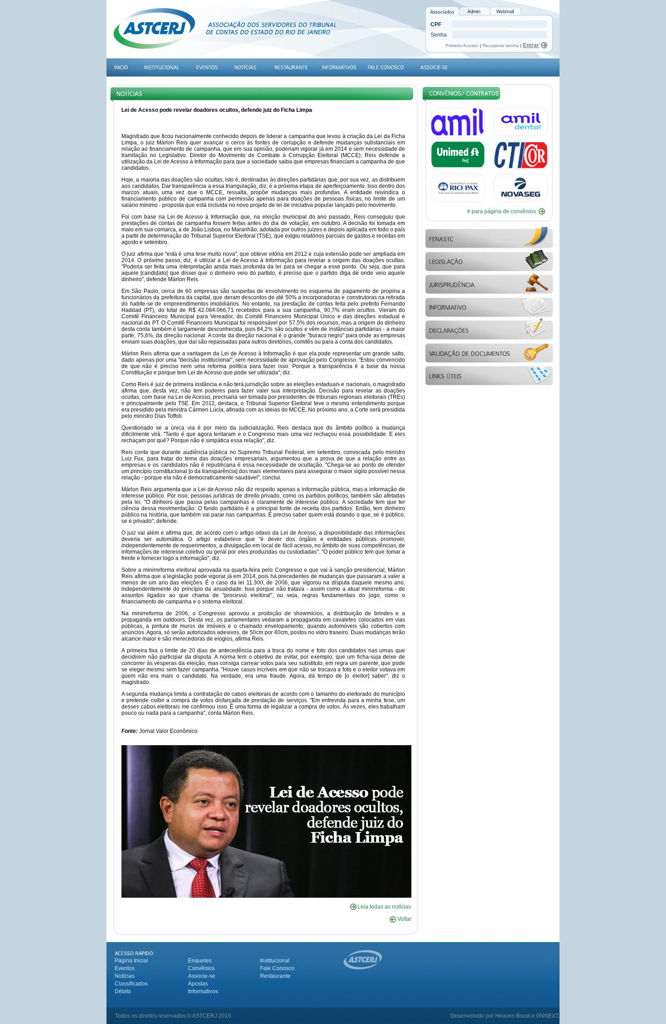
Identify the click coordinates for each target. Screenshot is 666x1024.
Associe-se (201, 976)
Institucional (275, 960)
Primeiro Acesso (462, 45)
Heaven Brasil (512, 1016)
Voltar (403, 919)
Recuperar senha (501, 45)
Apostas (198, 984)
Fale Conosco (277, 968)
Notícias (125, 976)
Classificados (131, 984)
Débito (123, 991)
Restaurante (275, 976)
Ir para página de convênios (501, 211)
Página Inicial (131, 960)
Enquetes (200, 960)
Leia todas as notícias (384, 907)
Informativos (203, 991)
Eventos (125, 968)
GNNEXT (547, 1016)
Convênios (201, 968)
